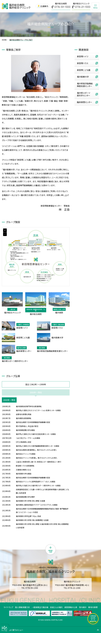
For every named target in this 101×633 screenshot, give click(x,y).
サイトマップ (8, 607)
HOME (4, 40)
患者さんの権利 (56, 607)
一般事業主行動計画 (40, 607)
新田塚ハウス (82, 63)
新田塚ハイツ (82, 56)
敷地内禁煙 (93, 607)
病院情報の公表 (70, 607)
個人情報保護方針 (22, 607)
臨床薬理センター (84, 102)
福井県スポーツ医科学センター (83, 94)
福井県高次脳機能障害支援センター (85, 85)
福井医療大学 (83, 76)
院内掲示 (82, 607)
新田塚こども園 (83, 69)
